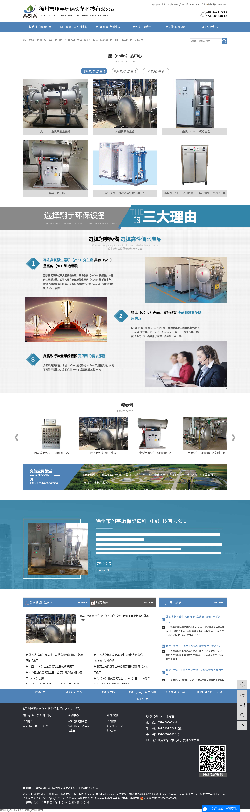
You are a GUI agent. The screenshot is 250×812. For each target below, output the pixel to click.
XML (198, 4)
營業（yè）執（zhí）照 (35, 726)
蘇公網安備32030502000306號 (161, 798)
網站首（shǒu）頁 (40, 26)
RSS (192, 4)
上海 (55, 802)
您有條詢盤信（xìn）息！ (214, 4)
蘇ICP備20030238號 (140, 794)
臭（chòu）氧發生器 (108, 26)
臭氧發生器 (108, 692)
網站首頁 (40, 692)
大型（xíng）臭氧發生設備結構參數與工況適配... (193, 645)
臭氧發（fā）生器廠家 (62, 40)
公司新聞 (111, 721)
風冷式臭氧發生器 (125, 71)
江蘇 (44, 802)
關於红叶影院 (74, 692)
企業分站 (165, 4)
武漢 (49, 802)
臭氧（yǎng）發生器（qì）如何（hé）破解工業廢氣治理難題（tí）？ (114, 617)
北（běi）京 (64, 802)
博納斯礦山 (42, 788)
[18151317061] (242, 695)
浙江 (73, 802)
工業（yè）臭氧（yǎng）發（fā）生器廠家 (53, 798)
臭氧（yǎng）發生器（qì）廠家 (188, 794)
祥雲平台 (113, 798)
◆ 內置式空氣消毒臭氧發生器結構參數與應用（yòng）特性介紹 (119, 657)
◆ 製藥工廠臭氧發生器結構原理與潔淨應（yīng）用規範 (122, 669)
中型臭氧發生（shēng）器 (138, 452)
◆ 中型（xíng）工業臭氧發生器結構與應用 (50, 666)
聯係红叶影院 (210, 26)
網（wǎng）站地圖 (179, 4)
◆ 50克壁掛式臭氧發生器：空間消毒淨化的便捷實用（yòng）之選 (54, 675)
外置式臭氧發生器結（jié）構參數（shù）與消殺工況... (194, 619)
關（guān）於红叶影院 (74, 26)
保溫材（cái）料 (89, 788)
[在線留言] (242, 715)
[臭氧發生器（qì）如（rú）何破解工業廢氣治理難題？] (51, 628)
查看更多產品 (156, 71)
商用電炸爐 (54, 788)
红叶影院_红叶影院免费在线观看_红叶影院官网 (21, 810)
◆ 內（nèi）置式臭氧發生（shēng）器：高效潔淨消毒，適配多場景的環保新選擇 (122, 681)
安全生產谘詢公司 (70, 788)
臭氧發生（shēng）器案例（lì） (190, 452)
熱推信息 (156, 4)
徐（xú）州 (83, 802)
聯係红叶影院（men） (210, 692)
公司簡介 (27, 721)
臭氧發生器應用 (142, 26)
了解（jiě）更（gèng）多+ (104, 564)
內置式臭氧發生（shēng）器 (34, 452)
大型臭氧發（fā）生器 (86, 452)
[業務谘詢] (242, 684)
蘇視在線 (134, 798)
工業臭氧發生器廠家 (131, 40)
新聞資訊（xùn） (176, 26)
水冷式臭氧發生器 (94, 71)
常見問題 (111, 730)
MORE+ (218, 602)
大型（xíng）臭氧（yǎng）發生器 (97, 40)
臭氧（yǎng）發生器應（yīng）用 (142, 695)
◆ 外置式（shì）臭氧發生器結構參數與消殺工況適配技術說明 (54, 657)
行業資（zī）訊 (115, 726)
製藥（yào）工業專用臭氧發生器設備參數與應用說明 (194, 672)
